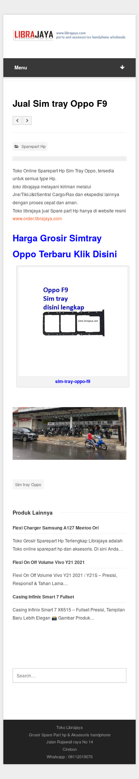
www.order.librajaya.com (37, 218)
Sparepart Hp (33, 146)
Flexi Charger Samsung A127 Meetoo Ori (56, 528)
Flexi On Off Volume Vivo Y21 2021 (49, 562)
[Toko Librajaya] (69, 35)
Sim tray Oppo (28, 484)
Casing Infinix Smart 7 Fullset (43, 597)
